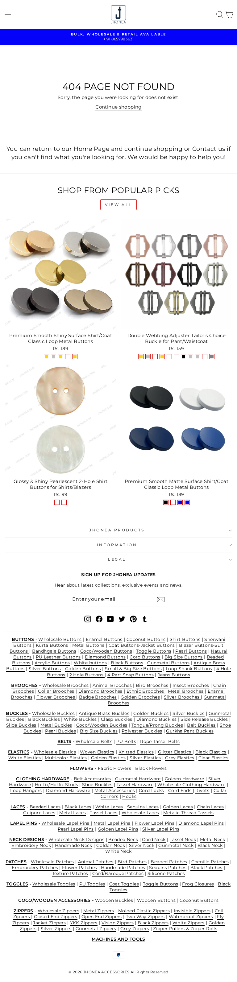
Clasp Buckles (116, 719)
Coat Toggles (124, 883)
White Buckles (80, 719)
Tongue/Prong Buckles (157, 725)
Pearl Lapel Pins (76, 829)
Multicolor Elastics (66, 757)
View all (118, 204)
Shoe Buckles (97, 784)
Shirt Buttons (185, 639)
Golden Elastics (108, 757)
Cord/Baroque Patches (117, 873)
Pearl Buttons (191, 651)
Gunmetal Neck (175, 845)
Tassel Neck (183, 839)
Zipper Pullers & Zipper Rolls (185, 928)
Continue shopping (118, 107)
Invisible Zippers (192, 910)
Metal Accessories (114, 790)
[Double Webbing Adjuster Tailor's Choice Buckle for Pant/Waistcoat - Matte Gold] (162, 356)
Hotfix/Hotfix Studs (56, 784)
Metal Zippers (98, 910)
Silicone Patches (166, 873)
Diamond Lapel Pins (201, 823)
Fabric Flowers (114, 768)
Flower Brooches (56, 697)
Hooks (129, 796)
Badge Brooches (98, 697)
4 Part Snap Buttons (130, 674)
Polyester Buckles (142, 730)
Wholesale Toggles (53, 883)
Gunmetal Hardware (138, 778)
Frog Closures (198, 883)
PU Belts (126, 741)
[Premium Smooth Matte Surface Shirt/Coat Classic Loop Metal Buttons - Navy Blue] (180, 502)
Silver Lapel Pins (160, 829)
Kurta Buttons (52, 645)
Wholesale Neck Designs (76, 839)
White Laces (109, 806)
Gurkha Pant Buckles (190, 730)
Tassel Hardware (135, 784)
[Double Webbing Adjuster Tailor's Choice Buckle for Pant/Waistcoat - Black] (183, 356)
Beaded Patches (169, 861)
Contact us (208, 148)
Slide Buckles (21, 725)
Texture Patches (70, 873)
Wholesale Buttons (59, 639)
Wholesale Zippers (58, 910)
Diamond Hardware (68, 790)
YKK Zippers (84, 922)
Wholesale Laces (140, 812)
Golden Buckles (150, 713)
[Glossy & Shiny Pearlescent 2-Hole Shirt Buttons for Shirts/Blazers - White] (64, 502)
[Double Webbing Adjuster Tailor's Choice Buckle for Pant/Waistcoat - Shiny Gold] (141, 356)
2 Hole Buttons (87, 674)
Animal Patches (96, 861)
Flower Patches (79, 867)
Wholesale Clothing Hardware (191, 784)
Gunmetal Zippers (96, 928)
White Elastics (25, 757)
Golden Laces (178, 806)
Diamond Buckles (156, 719)
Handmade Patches (123, 867)
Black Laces (77, 806)
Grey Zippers (134, 928)
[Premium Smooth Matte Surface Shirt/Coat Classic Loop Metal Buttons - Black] (166, 502)
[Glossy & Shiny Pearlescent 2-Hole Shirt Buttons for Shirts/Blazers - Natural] (57, 502)
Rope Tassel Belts (160, 741)
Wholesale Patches (52, 861)
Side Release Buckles (204, 719)
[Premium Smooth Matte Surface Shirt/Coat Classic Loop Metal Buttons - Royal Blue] (187, 502)
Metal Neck (212, 839)
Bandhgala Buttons (54, 651)
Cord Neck (153, 839)
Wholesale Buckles (53, 713)
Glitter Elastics (175, 751)
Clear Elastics (213, 757)
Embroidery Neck (31, 845)
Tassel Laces (103, 812)
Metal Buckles (56, 725)
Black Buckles (44, 719)
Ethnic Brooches (146, 691)
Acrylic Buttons (52, 662)
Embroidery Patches (35, 867)
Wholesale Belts (94, 741)
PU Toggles (92, 883)
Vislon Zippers (118, 922)
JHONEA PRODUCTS (117, 530)
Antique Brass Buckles (104, 713)
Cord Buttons (145, 656)
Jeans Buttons (174, 674)
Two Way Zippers (145, 916)
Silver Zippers (56, 928)
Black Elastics (211, 751)
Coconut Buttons (146, 639)
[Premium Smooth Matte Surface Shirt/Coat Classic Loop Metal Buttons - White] (173, 502)
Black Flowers (151, 768)
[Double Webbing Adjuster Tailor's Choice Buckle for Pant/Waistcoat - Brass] (204, 356)
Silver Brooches (182, 697)
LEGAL (117, 559)
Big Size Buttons (183, 656)
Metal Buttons (88, 645)
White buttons (90, 662)
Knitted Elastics (136, 751)
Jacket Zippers (49, 922)
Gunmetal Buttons (168, 662)
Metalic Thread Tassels (188, 812)
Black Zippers (153, 922)
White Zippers (189, 922)
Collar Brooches (56, 691)
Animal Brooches (112, 685)
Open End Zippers (101, 916)
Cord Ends (180, 790)
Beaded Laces (45, 806)
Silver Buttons (45, 668)
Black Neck (210, 845)
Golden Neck (110, 845)
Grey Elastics (179, 757)
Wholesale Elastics (55, 751)
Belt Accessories (92, 778)
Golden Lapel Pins (118, 829)
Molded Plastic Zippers (144, 910)
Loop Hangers (26, 790)
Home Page (91, 148)
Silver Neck (141, 845)
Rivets (202, 790)
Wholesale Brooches (65, 685)
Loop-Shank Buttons (189, 668)
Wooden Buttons (157, 900)
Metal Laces (72, 812)
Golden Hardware (184, 778)
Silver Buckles (188, 713)
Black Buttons (127, 662)
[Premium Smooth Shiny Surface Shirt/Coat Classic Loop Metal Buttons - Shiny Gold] (46, 356)
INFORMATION (117, 545)
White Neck (118, 851)
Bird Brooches (152, 685)
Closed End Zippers (55, 916)
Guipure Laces (39, 812)
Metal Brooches (185, 691)
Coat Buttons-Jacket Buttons (142, 645)
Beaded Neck (123, 839)
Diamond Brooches (100, 691)
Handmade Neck (73, 845)
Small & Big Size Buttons (133, 668)
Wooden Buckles (114, 900)
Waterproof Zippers (191, 916)
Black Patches (206, 867)
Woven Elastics (97, 751)
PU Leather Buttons (58, 656)
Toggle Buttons (153, 651)
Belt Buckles (201, 725)
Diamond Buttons (105, 656)
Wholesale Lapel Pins (66, 823)
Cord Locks (151, 790)
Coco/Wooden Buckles (101, 725)
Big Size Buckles (99, 730)
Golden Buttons (83, 668)
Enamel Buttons (104, 639)
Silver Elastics (145, 757)
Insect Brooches (191, 685)
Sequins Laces (143, 806)
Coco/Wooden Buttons (106, 651)
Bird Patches (132, 861)
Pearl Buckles (60, 730)
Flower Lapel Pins (154, 823)
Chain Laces (210, 806)
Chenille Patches (210, 861)
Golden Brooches (140, 697)
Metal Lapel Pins (112, 823)
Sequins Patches (167, 867)
